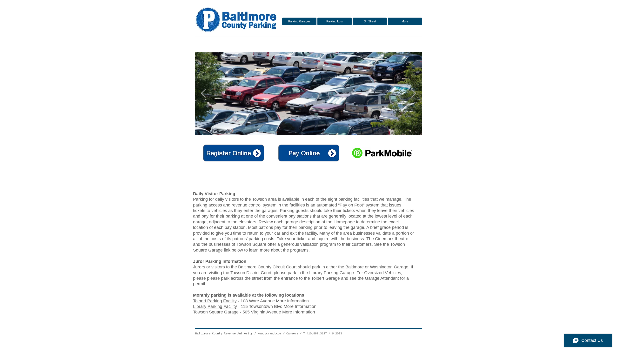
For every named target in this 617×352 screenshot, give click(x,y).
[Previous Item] (203, 93)
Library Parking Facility (215, 306)
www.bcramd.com (269, 333)
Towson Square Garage (216, 312)
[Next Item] (413, 93)
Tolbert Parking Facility (215, 301)
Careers (292, 333)
